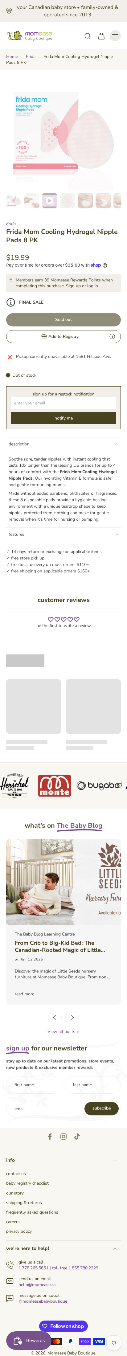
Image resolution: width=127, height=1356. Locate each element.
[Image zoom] (63, 133)
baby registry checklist (27, 1183)
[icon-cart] (101, 36)
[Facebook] (50, 1136)
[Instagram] (63, 1136)
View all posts (61, 1031)
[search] (87, 36)
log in (92, 286)
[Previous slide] (55, 1017)
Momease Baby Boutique (71, 1353)
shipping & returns (24, 1203)
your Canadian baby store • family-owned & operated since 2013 (67, 11)
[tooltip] (112, 336)
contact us (16, 1174)
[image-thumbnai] (14, 200)
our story (15, 1193)
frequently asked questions (32, 1212)
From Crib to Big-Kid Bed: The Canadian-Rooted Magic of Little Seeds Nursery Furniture (58, 947)
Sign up (73, 286)
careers (13, 1222)
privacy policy (19, 1231)
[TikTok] (77, 1136)
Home (12, 56)
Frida (30, 56)
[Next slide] (72, 1017)
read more (24, 994)
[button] (63, 319)
